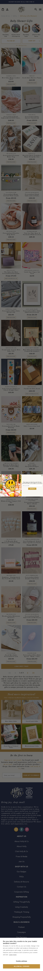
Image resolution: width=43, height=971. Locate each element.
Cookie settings (21, 961)
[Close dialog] (42, 475)
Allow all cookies (21, 966)
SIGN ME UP (32, 488)
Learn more (12, 954)
